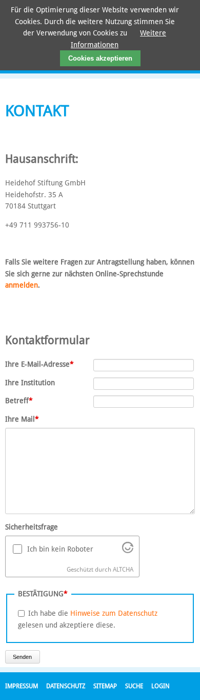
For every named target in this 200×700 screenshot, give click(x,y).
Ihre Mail (22, 418)
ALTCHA (123, 569)
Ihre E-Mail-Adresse (39, 364)
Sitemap (105, 686)
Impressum (21, 686)
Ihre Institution (30, 383)
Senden (22, 657)
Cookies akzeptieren (100, 58)
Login (160, 686)
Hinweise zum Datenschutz (113, 613)
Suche (134, 686)
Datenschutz (65, 686)
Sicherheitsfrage (31, 527)
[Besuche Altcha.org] (127, 550)
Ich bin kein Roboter (60, 549)
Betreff (21, 400)
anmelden (21, 285)
